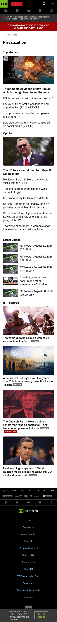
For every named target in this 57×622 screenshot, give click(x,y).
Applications (28, 527)
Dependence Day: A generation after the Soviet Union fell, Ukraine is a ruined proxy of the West (27, 217)
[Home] (4, 4)
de (30, 490)
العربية (4, 490)
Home (7, 35)
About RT (28, 569)
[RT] (7, 496)
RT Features (11, 302)
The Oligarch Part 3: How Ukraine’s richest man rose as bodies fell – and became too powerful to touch (25, 425)
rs (45, 490)
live (17, 4)
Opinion (8, 133)
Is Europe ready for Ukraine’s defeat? (25, 198)
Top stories (10, 52)
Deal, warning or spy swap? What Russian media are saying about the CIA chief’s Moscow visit (27, 472)
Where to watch (28, 534)
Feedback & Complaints (28, 590)
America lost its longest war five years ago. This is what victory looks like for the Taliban (28, 381)
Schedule (28, 541)
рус (22, 490)
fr (37, 490)
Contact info (28, 583)
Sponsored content (28, 548)
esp (14, 490)
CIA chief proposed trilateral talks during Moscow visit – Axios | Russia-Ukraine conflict (28, 18)
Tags (15, 35)
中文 (53, 490)
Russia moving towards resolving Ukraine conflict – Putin (28, 26)
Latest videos (12, 239)
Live (29, 520)
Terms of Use (28, 555)
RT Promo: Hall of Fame (28, 576)
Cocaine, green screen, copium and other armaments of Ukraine (34, 281)
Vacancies (28, 597)
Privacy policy (28, 562)
